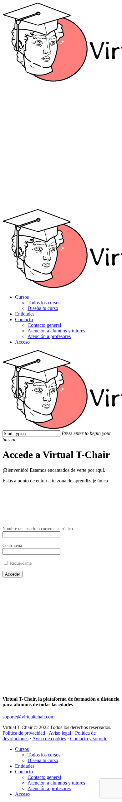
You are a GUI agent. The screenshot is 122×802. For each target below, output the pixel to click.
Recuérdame (20, 563)
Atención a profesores (49, 336)
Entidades (24, 313)
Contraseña (12, 545)
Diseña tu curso (43, 308)
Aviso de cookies (49, 738)
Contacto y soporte (88, 738)
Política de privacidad (24, 733)
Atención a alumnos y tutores (56, 330)
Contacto (24, 319)
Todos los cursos (44, 302)
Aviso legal (60, 733)
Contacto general (44, 325)
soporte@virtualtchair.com (28, 716)
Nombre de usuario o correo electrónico (38, 528)
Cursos (22, 297)
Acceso (22, 342)
